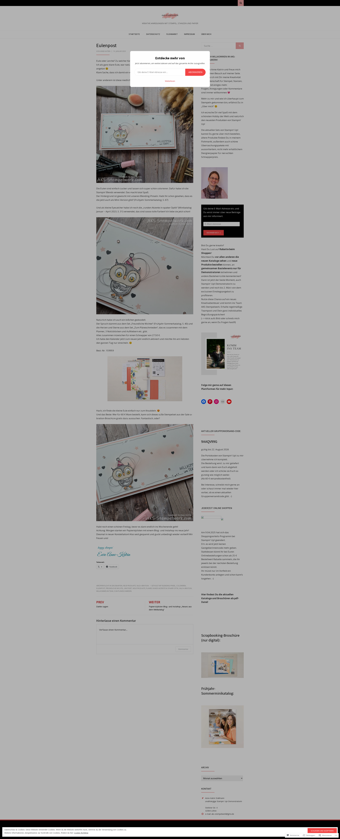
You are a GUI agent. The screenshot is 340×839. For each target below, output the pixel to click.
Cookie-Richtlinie (81, 833)
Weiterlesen (170, 81)
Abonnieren (195, 72)
